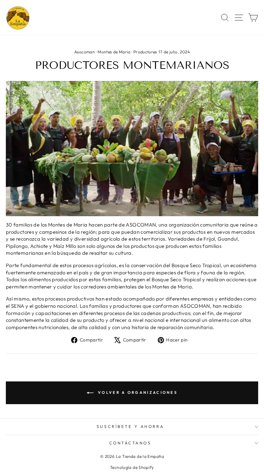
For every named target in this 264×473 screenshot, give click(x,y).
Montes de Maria (114, 51)
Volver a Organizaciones (136, 392)
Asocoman (84, 51)
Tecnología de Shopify (132, 467)
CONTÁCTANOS (130, 442)
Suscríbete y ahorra (130, 426)
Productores (145, 51)
